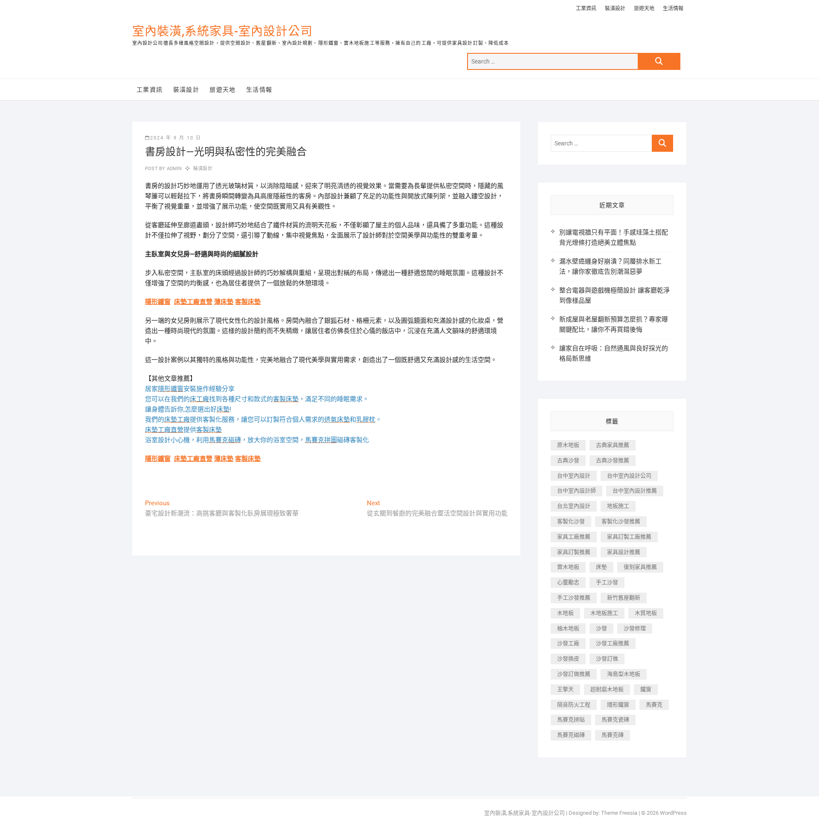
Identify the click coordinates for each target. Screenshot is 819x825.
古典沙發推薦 (612, 460)
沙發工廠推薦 (612, 643)
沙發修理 (635, 628)
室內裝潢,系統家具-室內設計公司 (222, 31)
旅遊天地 (644, 9)
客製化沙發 (571, 521)
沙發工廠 (568, 643)
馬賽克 (654, 704)
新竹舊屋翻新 (623, 597)
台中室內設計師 (576, 490)
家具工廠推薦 (573, 536)
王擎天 (565, 689)
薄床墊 (223, 302)
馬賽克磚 (612, 735)
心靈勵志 (568, 582)
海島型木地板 (623, 674)
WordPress (673, 813)
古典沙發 (568, 460)
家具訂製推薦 (573, 552)
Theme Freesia (619, 813)
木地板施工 (604, 613)
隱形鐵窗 (158, 302)
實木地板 (568, 567)
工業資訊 (586, 9)
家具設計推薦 (623, 552)
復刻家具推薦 (640, 567)
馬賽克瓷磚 (615, 719)
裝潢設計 (615, 9)
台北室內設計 (573, 506)
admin (173, 168)
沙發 (601, 628)
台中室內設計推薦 (635, 490)
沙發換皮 (568, 658)
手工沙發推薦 (573, 597)
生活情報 (673, 9)
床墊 (601, 567)
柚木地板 (568, 628)
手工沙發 (607, 582)
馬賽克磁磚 (571, 735)
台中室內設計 (573, 475)
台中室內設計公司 (629, 475)
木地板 (565, 613)
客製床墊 (248, 302)
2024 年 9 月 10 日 (175, 138)
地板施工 (618, 506)
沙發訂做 (607, 658)
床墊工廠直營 (193, 302)
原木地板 (568, 445)
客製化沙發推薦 (620, 521)
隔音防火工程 (573, 704)
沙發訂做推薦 (573, 674)
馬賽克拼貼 (571, 719)
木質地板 (646, 613)
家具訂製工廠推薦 (629, 536)
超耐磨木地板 (607, 689)
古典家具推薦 (612, 445)
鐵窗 (645, 689)
